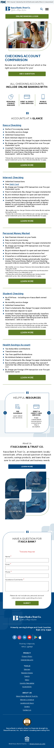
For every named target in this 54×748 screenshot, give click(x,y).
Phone (8, 572)
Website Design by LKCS (37, 744)
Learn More (29, 166)
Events (27, 676)
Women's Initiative (27, 700)
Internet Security (27, 660)
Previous (5, 412)
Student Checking (13, 293)
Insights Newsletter (27, 683)
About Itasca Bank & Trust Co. (27, 696)
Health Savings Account (16, 345)
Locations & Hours (27, 703)
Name (8, 556)
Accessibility (27, 687)
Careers (27, 707)
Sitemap (27, 669)
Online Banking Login (27, 16)
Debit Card (14, 184)
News (27, 680)
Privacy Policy (27, 656)
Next (49, 412)
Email (8, 564)
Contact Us (27, 710)
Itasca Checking (12, 125)
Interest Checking (13, 177)
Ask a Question (27, 74)
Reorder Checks (27, 673)
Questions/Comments (14, 579)
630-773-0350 (43, 629)
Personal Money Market (16, 233)
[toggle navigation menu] (46, 9)
